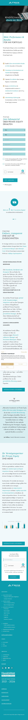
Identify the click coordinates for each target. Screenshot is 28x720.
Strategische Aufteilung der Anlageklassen (11, 596)
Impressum (4, 689)
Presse (4, 660)
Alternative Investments (8, 607)
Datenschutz (4, 692)
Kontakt (3, 664)
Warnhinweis (4, 696)
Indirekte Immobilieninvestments (9, 627)
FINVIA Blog (5, 642)
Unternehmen (6, 654)
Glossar (5, 646)
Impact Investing (6, 612)
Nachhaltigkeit (5, 700)
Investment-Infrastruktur (8, 598)
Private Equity (6, 608)
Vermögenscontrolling (8, 629)
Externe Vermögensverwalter (9, 604)
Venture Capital (6, 610)
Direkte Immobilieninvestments (9, 625)
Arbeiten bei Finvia (7, 658)
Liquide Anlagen (6, 601)
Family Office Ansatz (7, 595)
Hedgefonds (6, 617)
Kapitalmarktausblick (6, 635)
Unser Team (5, 656)
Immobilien (5, 623)
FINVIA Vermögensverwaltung (9, 602)
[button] (13, 219)
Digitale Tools (6, 631)
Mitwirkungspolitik (6, 703)
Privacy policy (24, 352)
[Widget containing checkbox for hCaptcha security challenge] (14, 172)
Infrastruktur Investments (8, 619)
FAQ (4, 644)
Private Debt (6, 615)
